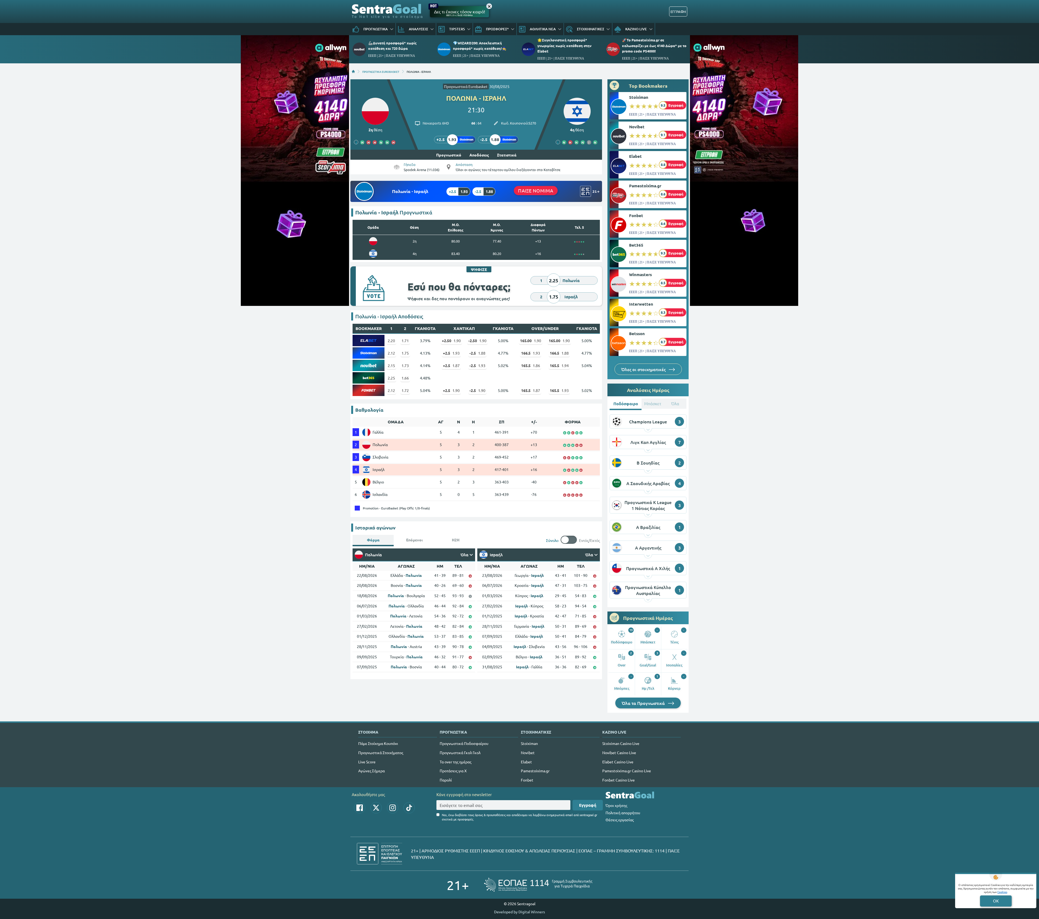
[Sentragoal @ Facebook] (359, 807)
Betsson (637, 333)
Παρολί (446, 779)
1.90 (451, 340)
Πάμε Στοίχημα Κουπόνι (378, 743)
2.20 (391, 340)
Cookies (1002, 892)
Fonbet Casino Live (618, 779)
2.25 (391, 377)
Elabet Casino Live (617, 761)
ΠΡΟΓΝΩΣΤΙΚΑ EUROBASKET (380, 71)
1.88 (477, 353)
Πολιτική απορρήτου (623, 812)
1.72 (405, 390)
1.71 (405, 340)
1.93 (451, 353)
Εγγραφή (587, 805)
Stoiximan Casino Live (620, 743)
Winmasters (640, 274)
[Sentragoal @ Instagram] (392, 807)
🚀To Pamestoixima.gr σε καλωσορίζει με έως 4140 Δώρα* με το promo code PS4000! (654, 45)
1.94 (559, 365)
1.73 (405, 365)
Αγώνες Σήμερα (371, 770)
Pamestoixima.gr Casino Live (626, 770)
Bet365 (636, 245)
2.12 (391, 353)
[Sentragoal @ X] (376, 807)
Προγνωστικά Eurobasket (466, 86)
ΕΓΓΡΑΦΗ (678, 11)
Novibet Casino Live (619, 752)
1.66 (405, 377)
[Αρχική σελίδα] (353, 71)
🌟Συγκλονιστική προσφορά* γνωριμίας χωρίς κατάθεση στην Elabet (564, 45)
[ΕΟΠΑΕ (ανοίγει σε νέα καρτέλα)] (538, 885)
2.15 (391, 365)
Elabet (635, 156)
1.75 (405, 353)
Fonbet (636, 215)
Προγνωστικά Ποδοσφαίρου (464, 743)
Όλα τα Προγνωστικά (644, 703)
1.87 (451, 365)
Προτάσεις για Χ (453, 770)
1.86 (530, 365)
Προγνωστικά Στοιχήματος (380, 752)
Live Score (367, 761)
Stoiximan (638, 97)
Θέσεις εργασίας (620, 819)
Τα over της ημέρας (455, 761)
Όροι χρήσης (616, 805)
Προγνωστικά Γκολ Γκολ (460, 752)
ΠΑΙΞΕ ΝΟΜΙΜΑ (535, 190)
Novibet (637, 126)
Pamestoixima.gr (645, 185)
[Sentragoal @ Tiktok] (409, 807)
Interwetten (641, 304)
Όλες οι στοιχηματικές (644, 369)
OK (996, 900)
